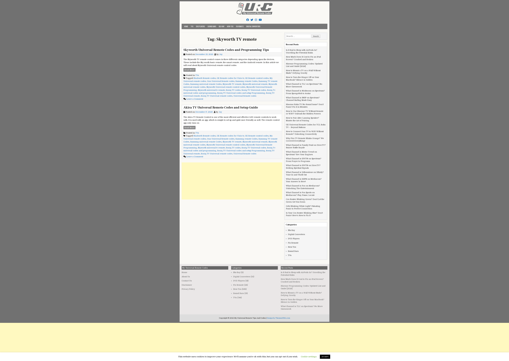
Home (186, 26)
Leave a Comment (194, 99)
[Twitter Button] (252, 20)
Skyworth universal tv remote (211, 90)
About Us (186, 277)
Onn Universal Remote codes (220, 81)
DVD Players (200, 26)
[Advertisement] (232, 181)
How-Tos (230, 26)
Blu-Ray (221, 26)
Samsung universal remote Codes (206, 84)
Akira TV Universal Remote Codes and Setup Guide (220, 107)
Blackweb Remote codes (204, 78)
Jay (220, 54)
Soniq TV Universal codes (254, 90)
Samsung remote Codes (246, 81)
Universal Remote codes (244, 96)
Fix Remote (240, 26)
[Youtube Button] (260, 20)
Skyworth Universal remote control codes (225, 87)
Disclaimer (187, 285)
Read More (190, 70)
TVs (192, 26)
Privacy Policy (188, 289)
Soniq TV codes (233, 90)
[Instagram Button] (256, 20)
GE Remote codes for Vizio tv (230, 78)
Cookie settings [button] (309, 356)
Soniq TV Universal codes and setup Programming (241, 93)
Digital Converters (253, 26)
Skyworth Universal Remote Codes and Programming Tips (226, 50)
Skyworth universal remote (254, 84)
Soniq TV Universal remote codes (216, 96)
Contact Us (187, 281)
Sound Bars (212, 26)
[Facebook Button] (247, 20)
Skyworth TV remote (232, 84)
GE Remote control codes (257, 78)
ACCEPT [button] (325, 357)
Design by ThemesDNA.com (278, 318)
